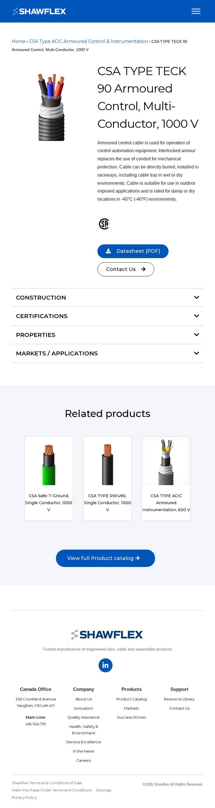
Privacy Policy (24, 797)
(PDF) (138, 251)
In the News (83, 751)
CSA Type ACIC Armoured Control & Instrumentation (88, 41)
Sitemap (103, 790)
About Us (83, 699)
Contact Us (121, 269)
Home (18, 41)
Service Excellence (83, 742)
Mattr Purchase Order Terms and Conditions (52, 790)
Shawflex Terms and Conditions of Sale (47, 783)
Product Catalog (131, 699)
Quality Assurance (83, 717)
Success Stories (131, 717)
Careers (83, 760)
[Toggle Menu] (195, 11)
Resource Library (179, 699)
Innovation (83, 708)
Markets (131, 708)
